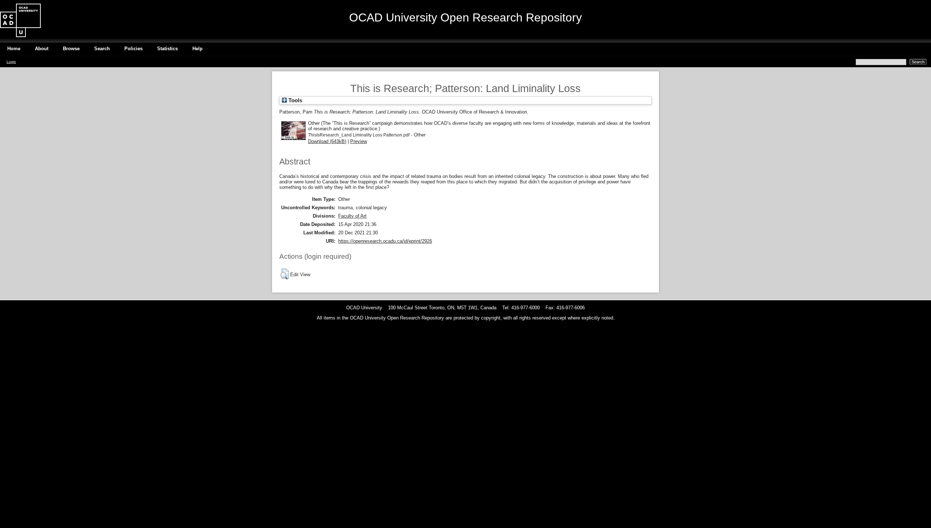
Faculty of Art (352, 216)
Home (13, 48)
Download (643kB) (327, 141)
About (41, 48)
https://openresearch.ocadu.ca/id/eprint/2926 (385, 241)
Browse (71, 48)
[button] (284, 274)
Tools (294, 100)
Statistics (167, 48)
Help (197, 48)
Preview (358, 141)
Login (11, 62)
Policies (133, 48)
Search (102, 48)
